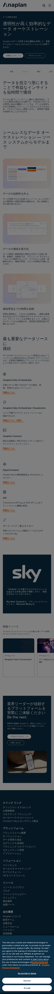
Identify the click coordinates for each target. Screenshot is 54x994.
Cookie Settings (39, 962)
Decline (27, 981)
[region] (27, 964)
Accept (27, 988)
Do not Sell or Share (27, 973)
